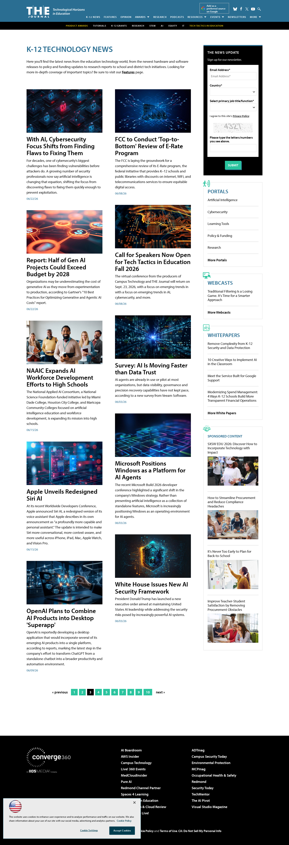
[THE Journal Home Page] (56, 11)
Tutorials (99, 25)
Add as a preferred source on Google (216, 8)
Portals (218, 191)
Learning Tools (218, 223)
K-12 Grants (119, 25)
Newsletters (237, 16)
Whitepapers (224, 334)
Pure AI (126, 781)
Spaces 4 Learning (134, 794)
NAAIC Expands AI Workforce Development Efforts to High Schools (60, 377)
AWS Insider (130, 756)
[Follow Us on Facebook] (241, 9)
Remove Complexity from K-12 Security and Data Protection (230, 345)
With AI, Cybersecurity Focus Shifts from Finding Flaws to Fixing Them (61, 146)
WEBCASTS (220, 282)
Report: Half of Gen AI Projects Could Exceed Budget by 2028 (56, 267)
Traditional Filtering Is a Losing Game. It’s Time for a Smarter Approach (230, 295)
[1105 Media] (50, 793)
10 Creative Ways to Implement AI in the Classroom (232, 361)
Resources (195, 16)
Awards (140, 16)
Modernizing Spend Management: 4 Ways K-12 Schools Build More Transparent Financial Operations (233, 396)
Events (215, 16)
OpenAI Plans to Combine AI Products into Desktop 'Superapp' (61, 617)
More (253, 16)
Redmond (199, 781)
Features (110, 16)
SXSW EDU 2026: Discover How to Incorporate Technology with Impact (232, 448)
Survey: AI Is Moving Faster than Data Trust (151, 368)
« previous (60, 692)
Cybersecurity (217, 212)
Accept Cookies (122, 830)
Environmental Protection (211, 762)
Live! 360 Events (133, 769)
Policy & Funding (220, 235)
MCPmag (198, 769)
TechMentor (201, 794)
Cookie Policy (145, 831)
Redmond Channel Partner (141, 788)
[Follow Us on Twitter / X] (247, 9)
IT (183, 25)
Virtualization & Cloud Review (143, 806)
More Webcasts (219, 312)
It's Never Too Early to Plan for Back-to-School (229, 553)
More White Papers (222, 413)
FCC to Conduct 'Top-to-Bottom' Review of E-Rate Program (149, 146)
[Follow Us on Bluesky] (235, 9)
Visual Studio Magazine (209, 806)
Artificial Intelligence (222, 200)
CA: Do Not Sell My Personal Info (199, 831)
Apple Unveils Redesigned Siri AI (62, 494)
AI (162, 25)
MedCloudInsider (134, 775)
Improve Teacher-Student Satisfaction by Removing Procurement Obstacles (226, 605)
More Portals (217, 260)
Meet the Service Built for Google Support (232, 378)
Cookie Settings (89, 830)
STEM (152, 25)
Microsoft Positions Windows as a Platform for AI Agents (150, 470)
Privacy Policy (241, 116)
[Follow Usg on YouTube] (253, 9)
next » (160, 692)
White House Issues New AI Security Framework (151, 587)
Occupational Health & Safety (214, 775)
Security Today (203, 788)
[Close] (134, 802)
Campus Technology (136, 762)
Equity (172, 25)
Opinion (126, 16)
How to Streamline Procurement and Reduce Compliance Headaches (231, 502)
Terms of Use (168, 831)
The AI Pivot (201, 800)
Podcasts (177, 16)
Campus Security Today (209, 756)
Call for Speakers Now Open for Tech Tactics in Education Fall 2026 (153, 261)
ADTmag (198, 750)
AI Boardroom (131, 750)
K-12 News (93, 16)
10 (148, 692)
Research (160, 16)
